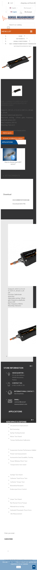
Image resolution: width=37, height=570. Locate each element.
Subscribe (8, 539)
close (18, 567)
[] (8, 28)
